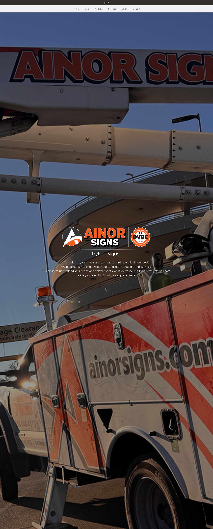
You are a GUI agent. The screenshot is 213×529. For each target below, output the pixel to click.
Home (76, 9)
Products (99, 9)
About (86, 9)
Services (112, 9)
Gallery (125, 9)
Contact (136, 9)
